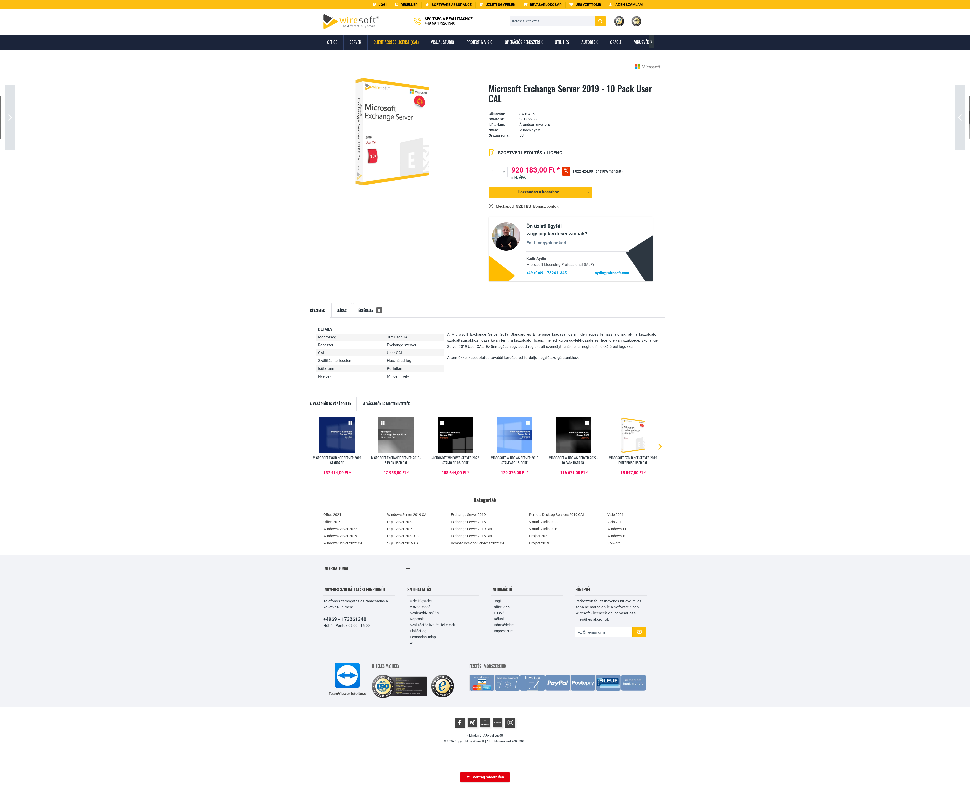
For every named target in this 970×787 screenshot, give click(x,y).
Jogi (497, 601)
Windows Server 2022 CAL (344, 543)
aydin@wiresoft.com (612, 272)
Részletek (317, 310)
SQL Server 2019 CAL (404, 543)
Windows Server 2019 (340, 536)
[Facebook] (460, 723)
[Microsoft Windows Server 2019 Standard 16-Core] (514, 435)
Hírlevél (499, 613)
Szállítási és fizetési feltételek (432, 625)
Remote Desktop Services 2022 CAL (478, 543)
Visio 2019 (615, 522)
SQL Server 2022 (400, 522)
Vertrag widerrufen (488, 777)
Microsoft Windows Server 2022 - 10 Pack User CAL (574, 460)
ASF (413, 643)
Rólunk (499, 619)
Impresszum (503, 631)
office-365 (502, 607)
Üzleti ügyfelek (421, 601)
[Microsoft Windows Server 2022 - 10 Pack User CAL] (573, 435)
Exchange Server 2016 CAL (472, 536)
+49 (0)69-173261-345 (546, 272)
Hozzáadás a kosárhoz (538, 192)
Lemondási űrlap (423, 637)
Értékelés (369, 310)
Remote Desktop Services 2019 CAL (557, 515)
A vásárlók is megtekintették (386, 403)
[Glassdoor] (485, 723)
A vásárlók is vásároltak (330, 403)
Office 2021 (332, 515)
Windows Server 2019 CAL (407, 515)
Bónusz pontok (546, 206)
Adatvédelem (504, 625)
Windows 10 (616, 536)
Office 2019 (332, 522)
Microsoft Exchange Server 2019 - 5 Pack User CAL (396, 460)
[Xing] (472, 723)
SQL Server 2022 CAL (404, 536)
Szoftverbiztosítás (424, 613)
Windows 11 (616, 529)
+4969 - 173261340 (344, 619)
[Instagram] (510, 723)
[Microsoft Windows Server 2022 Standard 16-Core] (455, 435)
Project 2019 (539, 543)
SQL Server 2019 (400, 529)
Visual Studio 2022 (544, 522)
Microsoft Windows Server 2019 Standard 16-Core (514, 460)
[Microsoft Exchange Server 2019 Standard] (337, 435)
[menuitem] (542, 5)
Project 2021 (539, 536)
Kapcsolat (418, 619)
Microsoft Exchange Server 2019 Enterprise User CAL (633, 460)
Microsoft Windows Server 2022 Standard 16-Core (455, 460)
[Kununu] (498, 723)
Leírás (342, 310)
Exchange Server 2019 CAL (472, 529)
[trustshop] (442, 686)
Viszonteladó (420, 607)
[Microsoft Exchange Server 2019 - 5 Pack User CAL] (396, 435)
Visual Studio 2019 (544, 529)
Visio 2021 (615, 515)
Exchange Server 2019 (468, 515)
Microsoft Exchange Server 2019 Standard (337, 460)
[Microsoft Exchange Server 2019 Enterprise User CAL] (633, 435)
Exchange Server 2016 (468, 522)
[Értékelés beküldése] (571, 106)
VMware (613, 543)
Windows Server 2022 (340, 529)
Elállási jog (418, 631)
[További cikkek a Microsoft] (647, 66)
